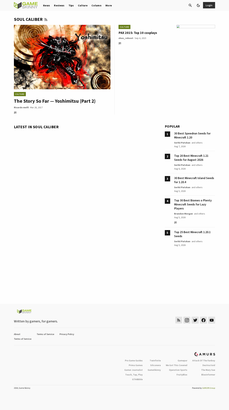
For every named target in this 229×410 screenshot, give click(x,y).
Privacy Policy (67, 334)
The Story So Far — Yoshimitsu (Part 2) (55, 101)
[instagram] (186, 320)
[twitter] (195, 320)
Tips (71, 5)
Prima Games (136, 365)
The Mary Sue (208, 369)
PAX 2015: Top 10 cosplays (138, 33)
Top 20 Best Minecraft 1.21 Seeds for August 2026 (191, 158)
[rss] (178, 320)
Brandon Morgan (183, 213)
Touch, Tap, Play (134, 374)
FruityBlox (182, 374)
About (17, 334)
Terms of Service (45, 334)
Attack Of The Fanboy (203, 360)
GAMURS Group (208, 388)
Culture (83, 5)
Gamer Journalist (133, 369)
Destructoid (209, 365)
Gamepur (182, 360)
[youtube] (211, 320)
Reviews (59, 5)
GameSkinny (154, 369)
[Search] (190, 5)
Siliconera (155, 365)
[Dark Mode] (198, 5)
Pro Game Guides (134, 360)
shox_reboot (126, 38)
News (46, 5)
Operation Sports (178, 369)
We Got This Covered (176, 365)
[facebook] (203, 320)
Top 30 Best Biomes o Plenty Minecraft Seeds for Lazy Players (193, 204)
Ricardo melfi (21, 107)
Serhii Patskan (182, 142)
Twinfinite (155, 360)
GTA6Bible (137, 379)
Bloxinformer (208, 374)
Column (96, 5)
